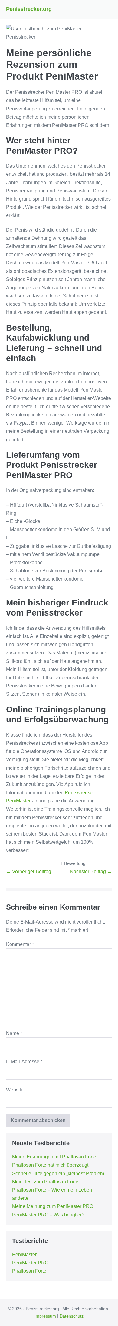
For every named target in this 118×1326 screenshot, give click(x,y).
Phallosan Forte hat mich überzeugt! (51, 1165)
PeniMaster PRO (30, 1262)
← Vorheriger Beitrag (28, 871)
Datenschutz (72, 1316)
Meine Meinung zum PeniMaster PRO (52, 1206)
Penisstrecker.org (29, 9)
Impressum (45, 1316)
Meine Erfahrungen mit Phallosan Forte (54, 1156)
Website (15, 1089)
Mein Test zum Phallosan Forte (45, 1181)
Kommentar (20, 944)
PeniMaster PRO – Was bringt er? (48, 1214)
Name (14, 1033)
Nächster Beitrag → (91, 871)
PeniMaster (24, 1254)
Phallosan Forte (29, 1270)
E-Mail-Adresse (24, 1061)
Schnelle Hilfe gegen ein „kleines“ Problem (58, 1173)
